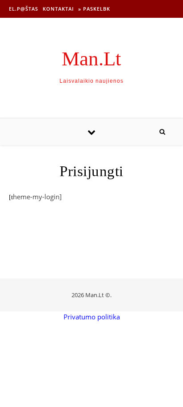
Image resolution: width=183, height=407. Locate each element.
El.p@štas (23, 8)
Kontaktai (58, 8)
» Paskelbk (94, 8)
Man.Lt (91, 59)
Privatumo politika (92, 316)
